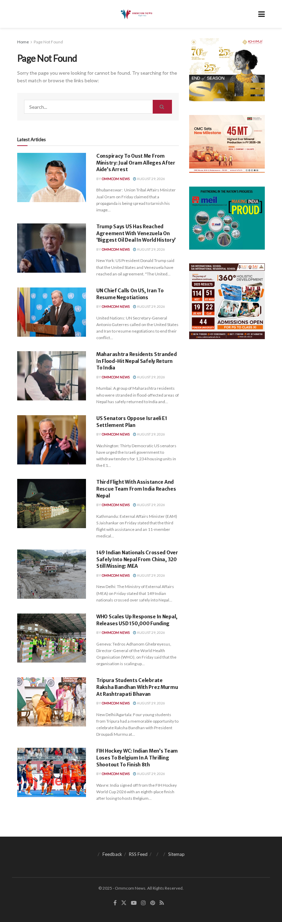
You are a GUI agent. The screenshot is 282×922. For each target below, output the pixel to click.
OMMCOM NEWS (116, 179)
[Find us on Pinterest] (152, 903)
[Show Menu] (261, 14)
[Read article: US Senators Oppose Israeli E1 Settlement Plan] (51, 439)
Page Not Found (48, 41)
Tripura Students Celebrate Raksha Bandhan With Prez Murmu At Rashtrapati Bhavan (137, 687)
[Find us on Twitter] (124, 903)
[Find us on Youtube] (134, 903)
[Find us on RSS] (162, 903)
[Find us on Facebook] (115, 903)
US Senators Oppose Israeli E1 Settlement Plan (131, 421)
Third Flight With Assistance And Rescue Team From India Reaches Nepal (136, 489)
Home (23, 41)
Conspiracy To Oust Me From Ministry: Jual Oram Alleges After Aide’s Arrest (135, 162)
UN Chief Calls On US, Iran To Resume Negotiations (130, 294)
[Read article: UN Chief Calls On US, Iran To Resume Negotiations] (51, 312)
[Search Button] (162, 107)
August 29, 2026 (150, 179)
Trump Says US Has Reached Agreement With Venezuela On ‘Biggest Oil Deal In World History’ (136, 233)
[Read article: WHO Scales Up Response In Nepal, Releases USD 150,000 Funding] (51, 638)
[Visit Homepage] (136, 14)
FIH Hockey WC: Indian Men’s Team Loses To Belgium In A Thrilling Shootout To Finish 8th (137, 757)
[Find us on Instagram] (143, 903)
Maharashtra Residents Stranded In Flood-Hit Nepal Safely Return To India (136, 361)
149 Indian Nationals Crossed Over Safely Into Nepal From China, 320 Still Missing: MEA (137, 559)
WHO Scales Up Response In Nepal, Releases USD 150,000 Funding (136, 620)
